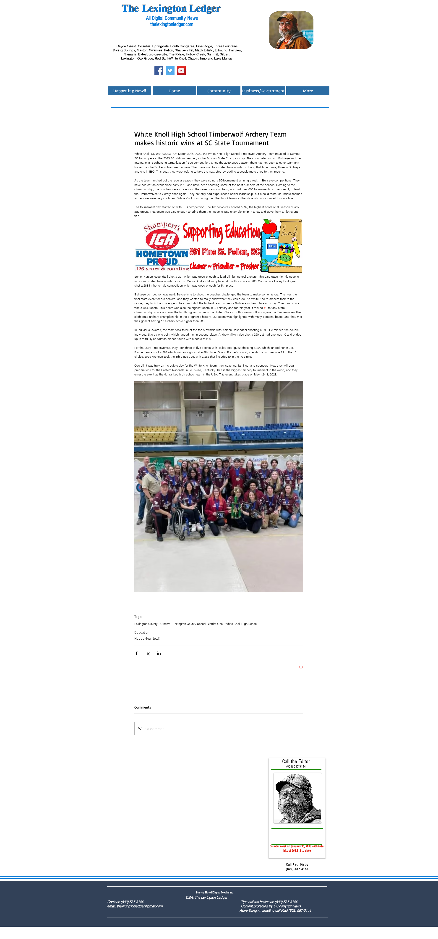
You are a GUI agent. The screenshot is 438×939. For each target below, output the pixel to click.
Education (141, 632)
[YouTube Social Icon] (181, 70)
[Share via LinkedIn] (159, 653)
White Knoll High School (241, 624)
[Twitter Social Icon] (170, 70)
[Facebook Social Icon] (158, 70)
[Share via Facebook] (136, 653)
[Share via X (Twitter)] (148, 653)
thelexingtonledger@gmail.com (139, 906)
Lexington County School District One (198, 624)
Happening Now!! (147, 638)
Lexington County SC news (152, 624)
